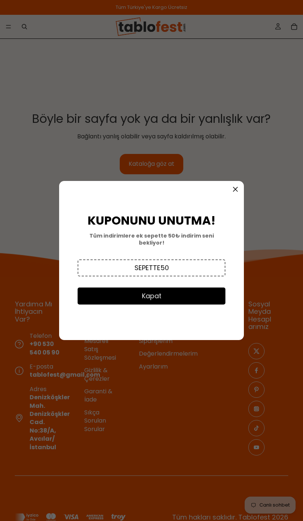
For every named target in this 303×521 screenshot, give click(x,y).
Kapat (151, 295)
